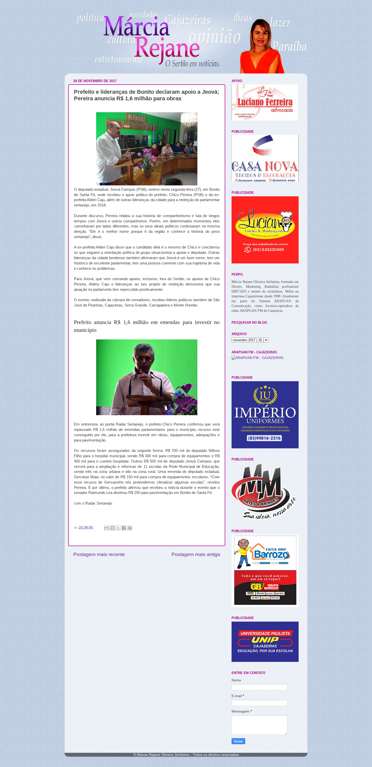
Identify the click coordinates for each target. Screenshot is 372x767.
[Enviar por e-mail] (106, 527)
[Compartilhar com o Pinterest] (129, 527)
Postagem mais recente (99, 554)
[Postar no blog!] (112, 527)
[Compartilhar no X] (118, 527)
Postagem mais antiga (196, 554)
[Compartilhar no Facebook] (124, 527)
